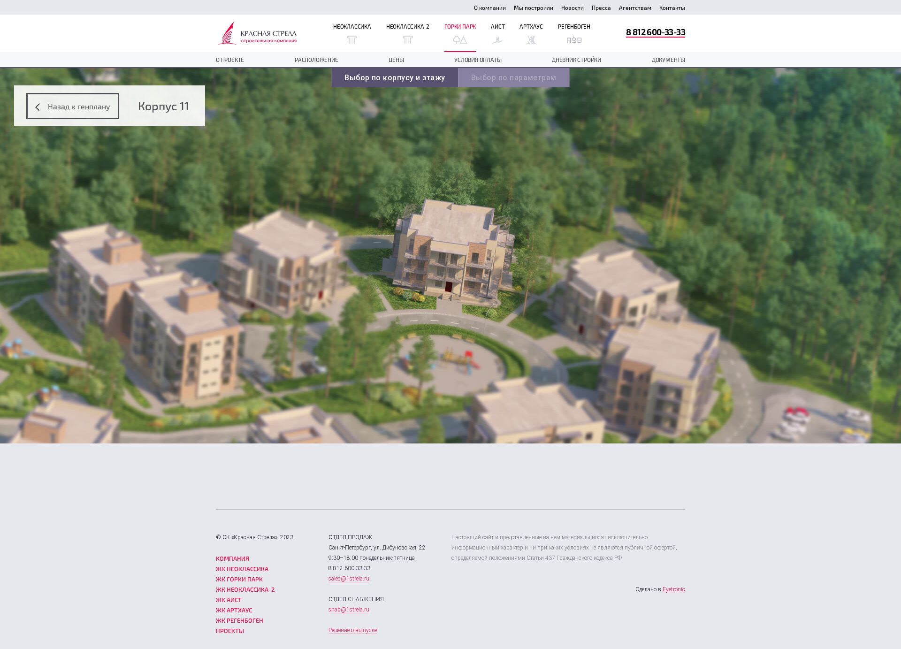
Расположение (316, 59)
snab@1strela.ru (348, 609)
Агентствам (635, 7)
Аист (497, 26)
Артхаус (531, 26)
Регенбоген (574, 26)
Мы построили (533, 7)
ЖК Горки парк (239, 579)
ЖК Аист (229, 599)
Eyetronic (674, 589)
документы (668, 59)
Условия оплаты (477, 59)
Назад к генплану (78, 106)
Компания (232, 558)
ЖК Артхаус (234, 610)
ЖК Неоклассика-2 (245, 589)
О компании (490, 7)
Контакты (672, 7)
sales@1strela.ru (348, 578)
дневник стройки (576, 59)
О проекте (230, 59)
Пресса (601, 7)
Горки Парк (460, 26)
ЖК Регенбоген (239, 620)
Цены (396, 59)
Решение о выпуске (352, 630)
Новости (572, 7)
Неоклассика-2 (407, 26)
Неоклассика (352, 26)
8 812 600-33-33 (655, 32)
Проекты (230, 630)
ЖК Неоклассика (242, 569)
